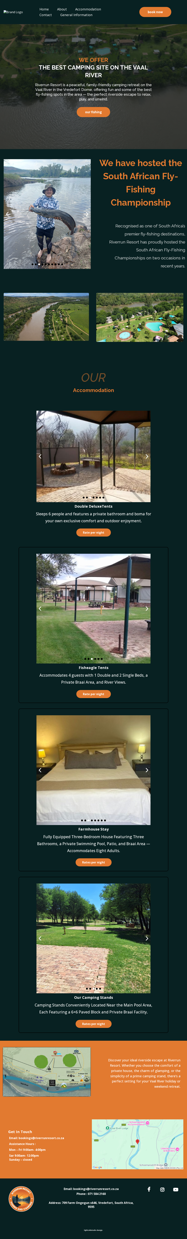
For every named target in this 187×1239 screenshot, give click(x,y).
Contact (45, 15)
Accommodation (88, 9)
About (62, 9)
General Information (76, 15)
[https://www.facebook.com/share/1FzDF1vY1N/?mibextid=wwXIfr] (149, 1189)
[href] (137, 1144)
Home (44, 9)
